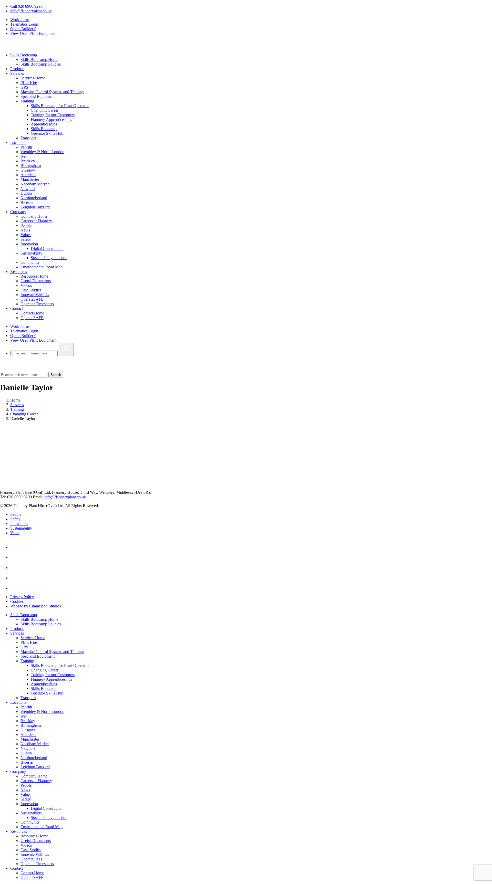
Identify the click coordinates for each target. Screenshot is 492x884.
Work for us (19, 19)
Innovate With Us (34, 294)
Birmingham (30, 165)
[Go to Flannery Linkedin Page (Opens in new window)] (14, 547)
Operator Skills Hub (47, 133)
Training (27, 101)
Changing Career (44, 110)
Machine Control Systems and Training (52, 92)
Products (17, 69)
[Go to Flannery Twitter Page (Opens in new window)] (14, 578)
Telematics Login (24, 24)
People (26, 225)
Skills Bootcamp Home (39, 59)
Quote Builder (23, 335)
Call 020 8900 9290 (26, 6)
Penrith (26, 147)
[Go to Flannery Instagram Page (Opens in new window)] (14, 588)
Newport (27, 188)
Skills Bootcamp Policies (40, 64)
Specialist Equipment (37, 96)
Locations (18, 142)
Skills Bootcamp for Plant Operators (60, 105)
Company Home (33, 216)
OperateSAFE (32, 299)
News (25, 230)
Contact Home (32, 313)
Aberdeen (28, 175)
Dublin (26, 193)
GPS (24, 87)
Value (14, 533)
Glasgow (27, 170)
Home (15, 400)
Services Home (32, 78)
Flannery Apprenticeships (51, 119)
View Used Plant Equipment (33, 33)
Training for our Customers (53, 115)
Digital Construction (47, 248)
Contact (16, 308)
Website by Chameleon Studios (35, 606)
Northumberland (33, 198)
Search (55, 375)
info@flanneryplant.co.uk (31, 11)
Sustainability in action (49, 258)
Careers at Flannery (36, 221)
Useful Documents (35, 281)
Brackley (27, 161)
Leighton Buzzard (35, 207)
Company (18, 211)
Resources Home (34, 276)
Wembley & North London (42, 152)
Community (30, 262)
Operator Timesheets (37, 304)
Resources (18, 271)
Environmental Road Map (41, 267)
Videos (26, 285)
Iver (23, 156)
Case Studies (30, 290)
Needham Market (34, 184)
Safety (25, 239)
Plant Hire (28, 82)
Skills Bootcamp (23, 55)
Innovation (29, 244)
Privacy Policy (22, 597)
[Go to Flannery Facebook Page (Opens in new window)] (14, 567)
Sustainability (31, 253)
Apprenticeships (44, 124)
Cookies (17, 601)
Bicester (27, 202)
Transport (28, 138)
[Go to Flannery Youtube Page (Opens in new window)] (14, 557)
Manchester (29, 179)
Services (17, 73)
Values (25, 235)
